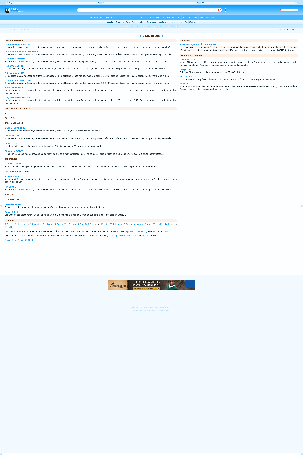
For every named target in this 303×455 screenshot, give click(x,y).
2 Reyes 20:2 (186, 69)
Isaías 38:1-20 (12, 136)
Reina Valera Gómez (15, 59)
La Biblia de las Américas (18, 44)
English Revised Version (17, 97)
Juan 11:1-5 (11, 143)
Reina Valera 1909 (14, 66)
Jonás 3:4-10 (11, 212)
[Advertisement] (151, 261)
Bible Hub (9, 227)
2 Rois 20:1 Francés (87, 224)
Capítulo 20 (25, 30)
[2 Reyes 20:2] (300, 211)
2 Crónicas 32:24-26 (15, 128)
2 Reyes (17, 30)
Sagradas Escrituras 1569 (18, 80)
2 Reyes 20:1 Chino (133, 224)
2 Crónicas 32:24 (188, 76)
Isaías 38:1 (10, 187)
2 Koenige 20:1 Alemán (111, 224)
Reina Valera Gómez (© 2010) (19, 240)
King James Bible (14, 87)
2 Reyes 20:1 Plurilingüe (41, 224)
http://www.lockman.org (136, 231)
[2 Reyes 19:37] (3, 211)
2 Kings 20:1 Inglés (154, 224)
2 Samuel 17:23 (12, 176)
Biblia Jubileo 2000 (14, 73)
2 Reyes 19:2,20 (13, 163)
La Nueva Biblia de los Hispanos (21, 51)
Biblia (11, 30)
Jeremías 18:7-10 (13, 204)
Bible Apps (170, 224)
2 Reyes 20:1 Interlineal (16, 224)
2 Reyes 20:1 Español (65, 224)
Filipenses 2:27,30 (14, 151)
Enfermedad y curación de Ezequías (198, 44)
